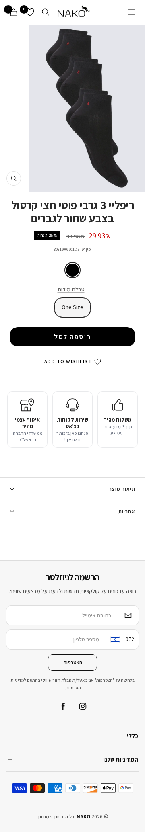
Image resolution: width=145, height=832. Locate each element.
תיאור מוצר (122, 489)
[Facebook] (62, 706)
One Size (72, 307)
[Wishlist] (30, 12)
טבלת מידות (71, 289)
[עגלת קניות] (14, 12)
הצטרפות (72, 662)
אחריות (126, 511)
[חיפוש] (45, 12)
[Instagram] (82, 706)
